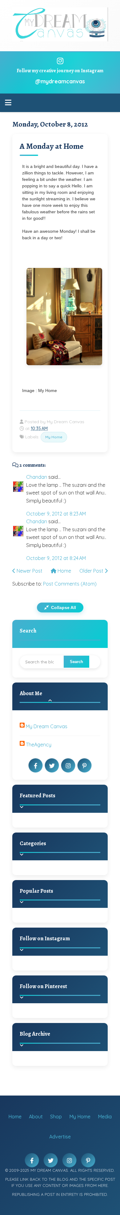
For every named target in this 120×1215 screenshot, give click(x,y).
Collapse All (63, 607)
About (36, 1116)
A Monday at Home (51, 146)
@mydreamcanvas (60, 81)
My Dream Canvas (46, 726)
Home (63, 571)
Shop (56, 1116)
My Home (53, 437)
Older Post (92, 571)
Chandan (36, 477)
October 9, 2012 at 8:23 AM (56, 514)
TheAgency (38, 744)
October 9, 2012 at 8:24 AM (56, 558)
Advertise (60, 1137)
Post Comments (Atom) (70, 584)
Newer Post (28, 571)
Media (105, 1116)
